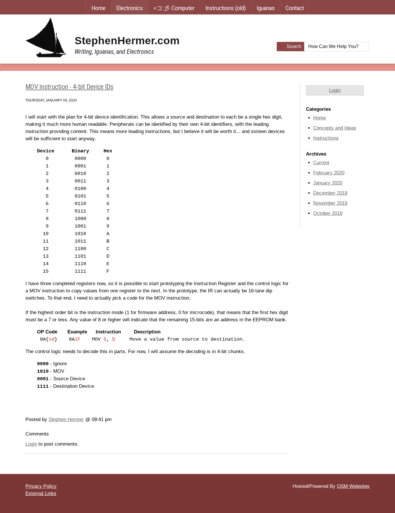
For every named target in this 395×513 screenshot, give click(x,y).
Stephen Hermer (66, 419)
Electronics (129, 8)
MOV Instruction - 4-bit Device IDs (69, 87)
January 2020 (327, 183)
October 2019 (327, 213)
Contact (294, 8)
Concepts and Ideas (334, 128)
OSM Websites (353, 486)
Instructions (326, 138)
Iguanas (265, 8)
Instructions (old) (225, 8)
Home (98, 8)
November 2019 (330, 203)
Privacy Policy (41, 486)
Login (31, 444)
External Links (40, 493)
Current (321, 162)
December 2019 (330, 193)
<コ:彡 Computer (174, 8)
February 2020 (328, 173)
